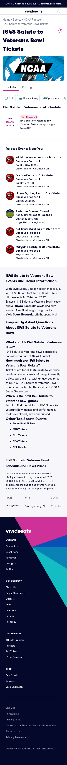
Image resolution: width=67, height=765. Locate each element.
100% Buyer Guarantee (38, 4)
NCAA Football (33, 19)
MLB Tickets (20, 429)
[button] (9, 98)
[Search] (58, 11)
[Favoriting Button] (61, 30)
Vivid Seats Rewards (19, 314)
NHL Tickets (20, 435)
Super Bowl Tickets (24, 423)
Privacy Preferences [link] (17, 737)
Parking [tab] (27, 87)
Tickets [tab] (11, 87)
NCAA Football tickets (29, 306)
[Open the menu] (5, 11)
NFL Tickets (19, 447)
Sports (17, 19)
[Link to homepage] (34, 11)
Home (6, 19)
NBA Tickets (20, 441)
